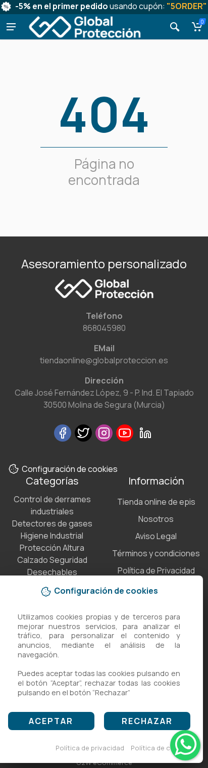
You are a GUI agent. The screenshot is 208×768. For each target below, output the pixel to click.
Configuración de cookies (70, 468)
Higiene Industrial (52, 535)
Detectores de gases (52, 523)
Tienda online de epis (156, 501)
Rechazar (147, 721)
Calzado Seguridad (52, 559)
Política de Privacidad (156, 570)
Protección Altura (52, 547)
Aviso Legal (156, 536)
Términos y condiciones (156, 553)
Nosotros (156, 518)
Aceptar (51, 721)
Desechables (52, 572)
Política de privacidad (90, 747)
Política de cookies (161, 747)
